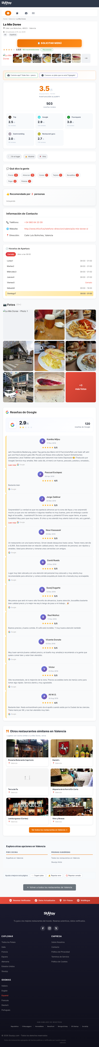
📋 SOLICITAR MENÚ (49, 43)
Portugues (6, 1010)
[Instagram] (49, 928)
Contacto (55, 947)
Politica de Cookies (59, 961)
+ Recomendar (47, 49)
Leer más (12, 465)
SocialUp (85, 1026)
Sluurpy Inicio (56, 862)
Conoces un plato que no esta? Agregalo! (60, 75)
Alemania (5, 961)
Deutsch (5, 1005)
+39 (86, 58)
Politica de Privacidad (60, 952)
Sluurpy (5, 971)
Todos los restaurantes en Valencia (65, 858)
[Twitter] (56, 928)
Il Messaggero (27, 1026)
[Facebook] (42, 928)
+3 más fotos (80, 387)
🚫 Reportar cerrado (73, 875)
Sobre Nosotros (58, 942)
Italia (4, 947)
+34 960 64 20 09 (33, 222)
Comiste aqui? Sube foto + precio (23, 75)
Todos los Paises (8, 942)
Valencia (12, 19)
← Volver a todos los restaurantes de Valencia (49, 887)
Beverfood (50, 1026)
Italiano (5, 986)
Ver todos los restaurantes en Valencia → (49, 830)
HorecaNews (39, 1026)
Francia (5, 952)
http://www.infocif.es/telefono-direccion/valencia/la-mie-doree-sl (56, 228)
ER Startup (75, 1026)
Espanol (5, 995)
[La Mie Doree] (7, 58)
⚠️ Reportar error (54, 875)
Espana (5, 957)
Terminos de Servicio (60, 957)
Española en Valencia (14, 858)
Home (5, 19)
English (4, 991)
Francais (5, 1000)
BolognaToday (63, 1026)
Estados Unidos (8, 966)
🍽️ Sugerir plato (38, 875)
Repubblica (14, 1026)
